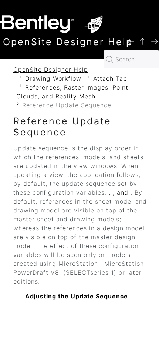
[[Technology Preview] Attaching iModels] (130, 41)
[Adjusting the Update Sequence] (154, 41)
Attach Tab (110, 78)
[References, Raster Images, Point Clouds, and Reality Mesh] (142, 41)
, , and (120, 192)
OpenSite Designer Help (50, 69)
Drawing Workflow (53, 78)
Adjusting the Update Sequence (76, 296)
